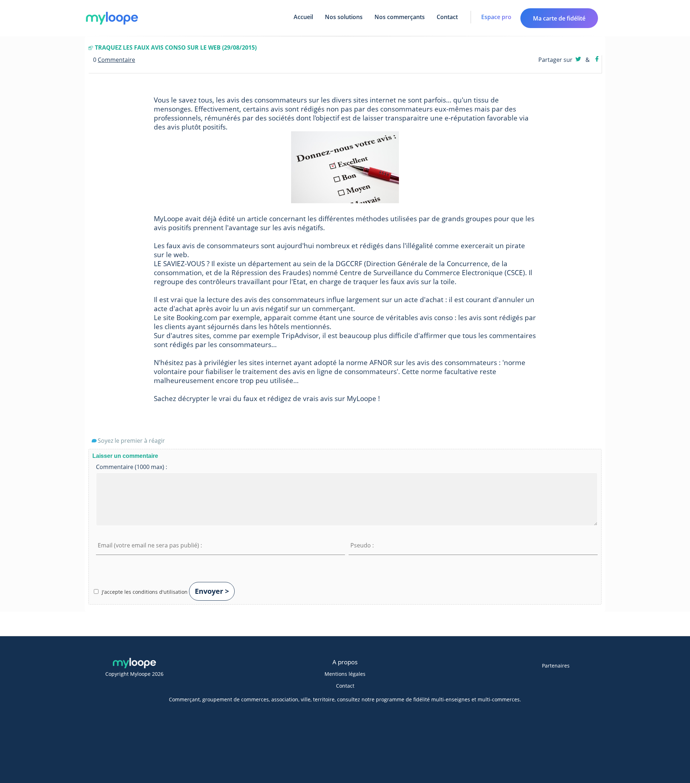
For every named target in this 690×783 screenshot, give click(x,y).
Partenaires (556, 665)
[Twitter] (579, 60)
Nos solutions (344, 17)
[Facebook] (597, 60)
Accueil (303, 17)
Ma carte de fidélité (559, 18)
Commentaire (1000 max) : (131, 467)
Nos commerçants (399, 17)
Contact (447, 17)
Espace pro (496, 17)
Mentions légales (345, 673)
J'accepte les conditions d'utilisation (145, 591)
